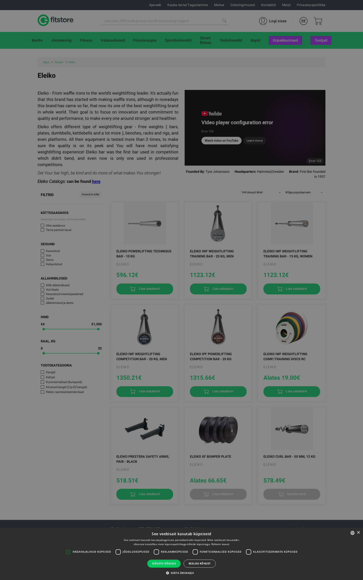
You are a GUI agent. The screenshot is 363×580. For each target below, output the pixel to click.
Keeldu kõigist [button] (200, 563)
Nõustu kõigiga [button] (164, 563)
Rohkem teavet (220, 544)
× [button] (358, 532)
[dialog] (181, 290)
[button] (181, 573)
